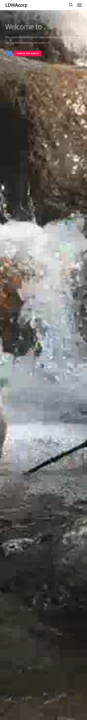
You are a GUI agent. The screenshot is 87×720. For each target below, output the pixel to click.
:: (9, 53)
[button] (79, 5)
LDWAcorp (16, 5)
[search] (71, 5)
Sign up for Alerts (28, 53)
